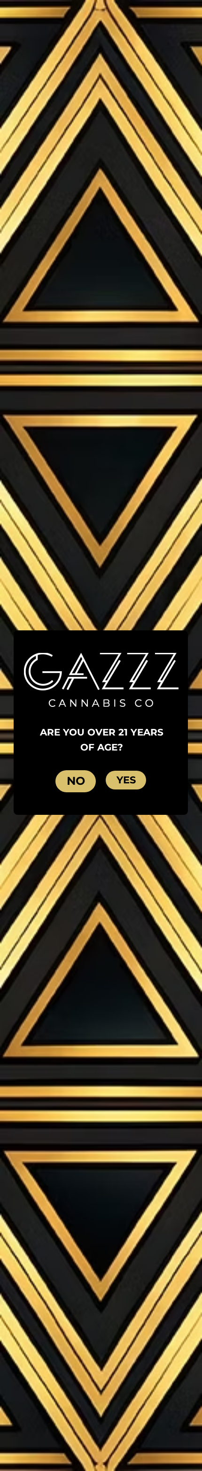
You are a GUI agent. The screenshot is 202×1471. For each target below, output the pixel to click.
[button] (126, 780)
